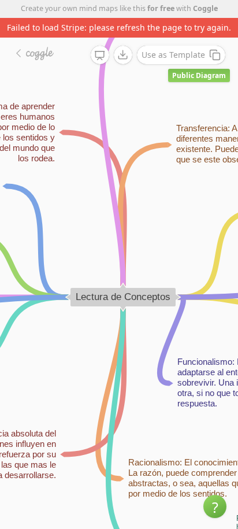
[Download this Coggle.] (123, 55)
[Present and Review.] (100, 55)
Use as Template (173, 54)
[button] (214, 506)
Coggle (205, 8)
